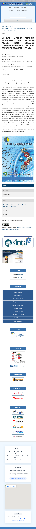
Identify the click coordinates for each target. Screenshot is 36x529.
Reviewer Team (18, 299)
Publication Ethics (14, 14)
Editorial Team (18, 295)
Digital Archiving (18, 308)
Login (30, 3)
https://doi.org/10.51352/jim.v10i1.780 (14, 70)
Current (16, 7)
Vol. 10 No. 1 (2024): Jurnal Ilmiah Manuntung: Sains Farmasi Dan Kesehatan (17, 29)
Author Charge (18, 292)
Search (18, 20)
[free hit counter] (14, 367)
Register (24, 3)
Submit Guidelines (18, 318)
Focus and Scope (22, 10)
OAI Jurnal (26, 14)
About (11, 10)
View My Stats (22, 367)
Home (9, 7)
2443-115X (20, 274)
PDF (5, 185)
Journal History (18, 321)
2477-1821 (20, 277)
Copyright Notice (18, 311)
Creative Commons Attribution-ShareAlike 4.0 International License (18, 518)
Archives (24, 7)
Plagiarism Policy (18, 302)
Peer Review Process (18, 314)
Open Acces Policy (18, 305)
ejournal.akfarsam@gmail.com (18, 478)
